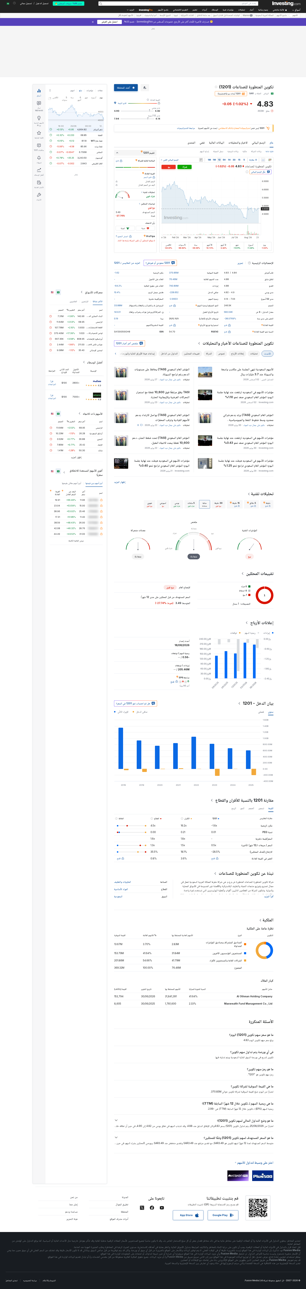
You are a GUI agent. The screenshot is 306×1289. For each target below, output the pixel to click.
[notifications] (14, 3)
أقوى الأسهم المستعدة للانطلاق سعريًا (86, 472)
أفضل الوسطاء (95, 362)
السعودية (118, 896)
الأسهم (295, 15)
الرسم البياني (258, 142)
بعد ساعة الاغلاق (203, 15)
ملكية (245, 151)
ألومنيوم (99, 157)
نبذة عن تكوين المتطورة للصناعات (246, 873)
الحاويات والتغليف (122, 881)
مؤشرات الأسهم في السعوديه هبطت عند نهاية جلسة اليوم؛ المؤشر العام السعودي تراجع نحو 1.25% (245, 463)
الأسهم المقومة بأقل (125, 15)
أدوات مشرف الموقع (119, 1218)
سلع (80, 90)
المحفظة (124, 1211)
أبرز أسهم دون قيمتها (94, 483)
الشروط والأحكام (49, 1280)
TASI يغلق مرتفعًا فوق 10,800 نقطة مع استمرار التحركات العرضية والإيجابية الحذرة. (162, 394)
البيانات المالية (216, 142)
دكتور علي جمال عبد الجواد (170, 379)
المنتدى (191, 142)
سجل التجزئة (218, 151)
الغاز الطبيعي (97, 163)
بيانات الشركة (256, 151)
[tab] (266, 504)
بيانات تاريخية (233, 151)
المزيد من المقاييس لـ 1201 (127, 262)
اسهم (72, 90)
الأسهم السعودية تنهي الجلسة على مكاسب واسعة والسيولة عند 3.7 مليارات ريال (247, 371)
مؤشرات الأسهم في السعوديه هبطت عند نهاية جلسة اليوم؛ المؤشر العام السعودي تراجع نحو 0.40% (161, 463)
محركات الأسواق (94, 292)
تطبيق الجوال (122, 1204)
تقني (202, 142)
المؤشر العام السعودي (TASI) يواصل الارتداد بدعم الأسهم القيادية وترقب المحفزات (162, 417)
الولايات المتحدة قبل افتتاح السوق (226, 15)
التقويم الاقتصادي (180, 10)
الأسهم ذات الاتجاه (93, 413)
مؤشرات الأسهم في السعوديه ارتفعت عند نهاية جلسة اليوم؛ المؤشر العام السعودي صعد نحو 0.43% (245, 440)
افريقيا (138, 15)
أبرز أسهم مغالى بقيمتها (71, 483)
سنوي (270, 711)
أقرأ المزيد (268, 896)
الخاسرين (73, 301)
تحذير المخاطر (11, 1280)
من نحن (74, 1197)
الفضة (100, 135)
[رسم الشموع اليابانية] (270, 160)
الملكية (267, 919)
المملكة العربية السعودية (265, 15)
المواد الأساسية (121, 889)
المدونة (125, 1197)
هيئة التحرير (72, 1218)
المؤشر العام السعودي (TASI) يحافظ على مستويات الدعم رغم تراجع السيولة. (161, 371)
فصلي (261, 711)
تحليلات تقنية (262, 493)
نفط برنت (99, 146)
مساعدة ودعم (71, 1211)
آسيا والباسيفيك (150, 15)
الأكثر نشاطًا (98, 301)
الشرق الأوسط (165, 15)
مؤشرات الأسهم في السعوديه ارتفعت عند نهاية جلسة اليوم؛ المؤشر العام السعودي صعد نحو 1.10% (245, 394)
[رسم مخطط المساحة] (263, 160)
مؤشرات (89, 90)
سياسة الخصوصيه (30, 1280)
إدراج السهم (204, 151)
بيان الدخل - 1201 (258, 703)
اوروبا (176, 15)
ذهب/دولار (98, 129)
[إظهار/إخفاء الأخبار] (201, 160)
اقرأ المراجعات (52, 382)
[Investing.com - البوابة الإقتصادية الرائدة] (286, 3)
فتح (213, 858)
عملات (100, 90)
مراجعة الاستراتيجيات (186, 128)
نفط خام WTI (97, 140)
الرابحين (84, 301)
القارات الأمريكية (187, 15)
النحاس (100, 152)
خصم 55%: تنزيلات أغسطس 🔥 (68, 3)
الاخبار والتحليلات (238, 142)
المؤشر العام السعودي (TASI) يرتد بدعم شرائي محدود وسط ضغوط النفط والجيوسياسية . (248, 417)
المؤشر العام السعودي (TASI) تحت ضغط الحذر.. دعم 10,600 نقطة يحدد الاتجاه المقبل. (160, 440)
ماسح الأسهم (163, 10)
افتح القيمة (122, 103)
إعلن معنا (73, 1204)
